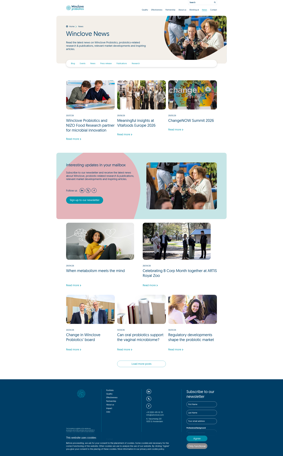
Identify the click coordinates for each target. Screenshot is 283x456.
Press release (106, 63)
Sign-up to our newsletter (84, 200)
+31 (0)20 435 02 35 (154, 412)
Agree (197, 438)
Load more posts (141, 363)
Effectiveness (156, 9)
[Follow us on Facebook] (94, 190)
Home (72, 26)
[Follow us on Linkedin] (82, 190)
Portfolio (110, 390)
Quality (145, 9)
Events (82, 63)
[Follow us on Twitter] (88, 190)
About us (182, 9)
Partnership (170, 9)
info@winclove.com (155, 415)
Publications (122, 63)
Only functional (197, 446)
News (204, 9)
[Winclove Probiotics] (75, 8)
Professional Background (196, 428)
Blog (73, 63)
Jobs (108, 412)
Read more (72, 138)
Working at (194, 9)
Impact (109, 408)
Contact (213, 9)
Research (136, 63)
